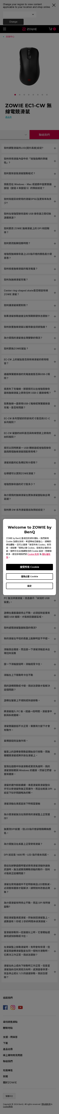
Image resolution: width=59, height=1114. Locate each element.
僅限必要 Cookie (29, 576)
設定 (29, 586)
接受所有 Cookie (29, 567)
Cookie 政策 (33, 554)
